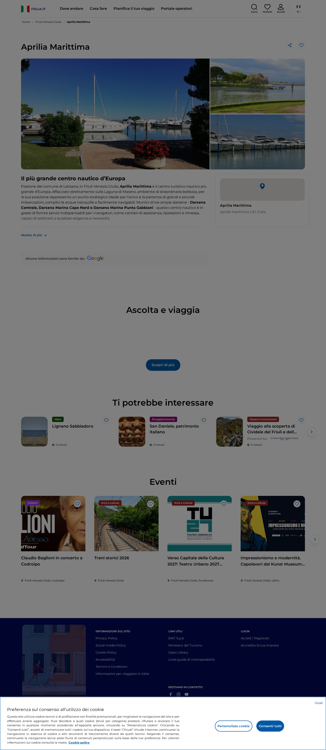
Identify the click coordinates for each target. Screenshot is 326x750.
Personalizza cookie (234, 726)
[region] (163, 723)
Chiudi (319, 702)
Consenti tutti (270, 726)
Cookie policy (79, 742)
